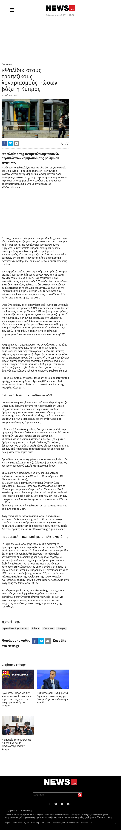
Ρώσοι (35, 628)
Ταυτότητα (84, 823)
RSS (91, 823)
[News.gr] (60, 8)
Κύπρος (62, 628)
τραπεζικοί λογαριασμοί (15, 628)
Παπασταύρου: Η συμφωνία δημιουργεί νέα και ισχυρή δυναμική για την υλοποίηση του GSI (53, 698)
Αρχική (7, 823)
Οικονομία (7, 64)
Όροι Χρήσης (45, 823)
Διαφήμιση (35, 823)
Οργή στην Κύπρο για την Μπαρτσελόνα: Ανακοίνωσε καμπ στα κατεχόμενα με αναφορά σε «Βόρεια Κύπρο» (16, 699)
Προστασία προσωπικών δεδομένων (65, 823)
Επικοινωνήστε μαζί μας (20, 823)
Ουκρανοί (48, 628)
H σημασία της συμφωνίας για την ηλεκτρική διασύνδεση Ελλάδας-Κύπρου (16, 744)
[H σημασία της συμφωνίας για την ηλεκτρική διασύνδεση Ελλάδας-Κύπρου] (18, 725)
